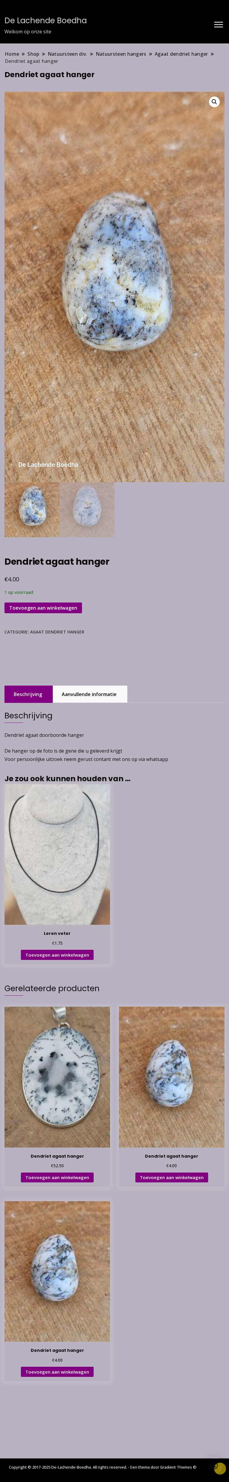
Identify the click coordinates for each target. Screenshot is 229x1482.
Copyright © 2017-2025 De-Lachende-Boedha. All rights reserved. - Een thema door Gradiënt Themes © (102, 1467)
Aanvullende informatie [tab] (89, 694)
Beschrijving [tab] (28, 694)
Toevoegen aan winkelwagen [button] (57, 955)
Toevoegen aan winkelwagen (43, 608)
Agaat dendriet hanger (57, 632)
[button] (214, 101)
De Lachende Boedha (45, 20)
